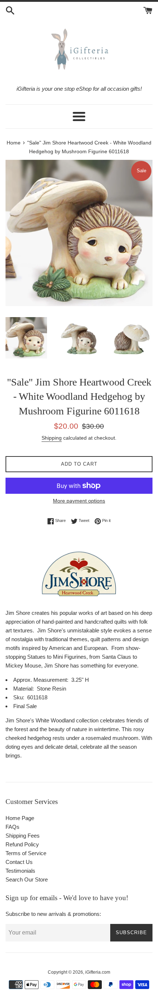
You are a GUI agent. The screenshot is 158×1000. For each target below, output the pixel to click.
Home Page (20, 818)
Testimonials (20, 871)
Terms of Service (26, 853)
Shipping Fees (23, 835)
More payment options (79, 501)
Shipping (52, 438)
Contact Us (19, 862)
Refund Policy (22, 844)
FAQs (12, 827)
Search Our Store (27, 879)
